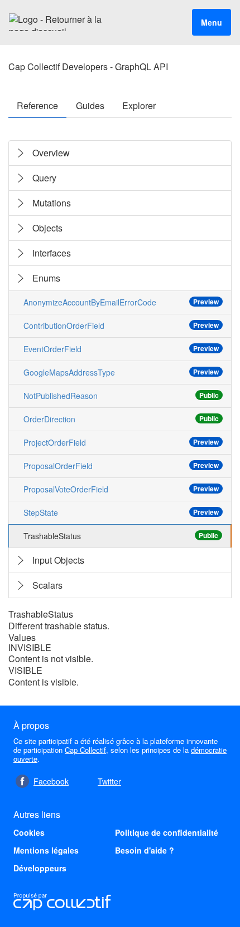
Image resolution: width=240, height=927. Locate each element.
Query (44, 177)
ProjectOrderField (121, 442)
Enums (46, 278)
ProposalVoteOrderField (121, 489)
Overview (51, 152)
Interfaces (51, 252)
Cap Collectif (85, 749)
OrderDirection (121, 419)
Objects (47, 227)
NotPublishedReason (121, 395)
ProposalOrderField (121, 465)
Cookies (29, 832)
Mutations (51, 202)
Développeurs (39, 868)
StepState (121, 512)
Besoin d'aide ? (144, 850)
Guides (90, 105)
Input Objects (58, 560)
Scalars (47, 585)
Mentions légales (46, 850)
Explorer (139, 105)
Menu (211, 22)
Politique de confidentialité (166, 832)
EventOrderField (121, 348)
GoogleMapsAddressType (121, 372)
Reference (37, 105)
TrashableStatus (120, 535)
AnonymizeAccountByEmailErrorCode (121, 302)
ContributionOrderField (121, 325)
